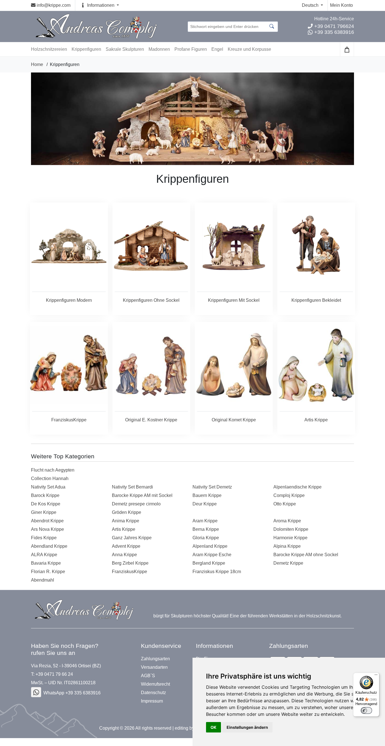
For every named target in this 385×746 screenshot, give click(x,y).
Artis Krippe (123, 529)
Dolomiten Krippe (290, 529)
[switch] (366, 710)
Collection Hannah (49, 478)
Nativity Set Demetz (212, 487)
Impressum (152, 701)
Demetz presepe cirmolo (136, 503)
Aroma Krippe (287, 520)
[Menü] (376, 676)
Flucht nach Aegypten (52, 470)
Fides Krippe (44, 537)
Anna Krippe (124, 554)
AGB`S (148, 676)
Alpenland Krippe (210, 546)
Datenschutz (153, 692)
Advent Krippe (126, 546)
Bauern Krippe (207, 495)
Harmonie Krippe (290, 537)
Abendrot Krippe (47, 520)
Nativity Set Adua (48, 487)
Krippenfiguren (86, 49)
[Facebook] (36, 692)
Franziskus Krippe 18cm (217, 571)
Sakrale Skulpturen (125, 49)
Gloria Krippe (206, 537)
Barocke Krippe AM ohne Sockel (305, 554)
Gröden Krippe (126, 512)
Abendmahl (42, 580)
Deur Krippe (205, 503)
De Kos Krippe (45, 503)
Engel (217, 49)
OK (213, 727)
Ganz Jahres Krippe (132, 537)
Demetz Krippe (288, 563)
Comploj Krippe (289, 495)
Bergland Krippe (209, 563)
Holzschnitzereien (49, 49)
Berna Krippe (206, 529)
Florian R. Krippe (48, 571)
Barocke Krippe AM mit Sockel (142, 495)
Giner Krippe (43, 512)
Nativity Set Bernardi (132, 487)
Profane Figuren (190, 49)
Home (37, 64)
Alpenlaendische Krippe (297, 487)
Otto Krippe (284, 503)
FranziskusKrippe (129, 571)
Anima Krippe (125, 520)
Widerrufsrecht (155, 684)
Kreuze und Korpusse (249, 49)
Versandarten (154, 667)
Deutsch (311, 5)
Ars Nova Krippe (47, 529)
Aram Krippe (205, 520)
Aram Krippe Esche (212, 554)
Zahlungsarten (155, 659)
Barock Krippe (45, 495)
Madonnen (159, 49)
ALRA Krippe (44, 554)
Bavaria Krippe (46, 563)
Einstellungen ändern (247, 727)
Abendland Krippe (49, 546)
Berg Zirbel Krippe (130, 563)
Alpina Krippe (287, 546)
